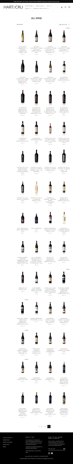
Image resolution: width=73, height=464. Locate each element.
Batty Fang (40, 458)
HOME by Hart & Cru (40, 8)
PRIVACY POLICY (6, 444)
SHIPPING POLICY (6, 440)
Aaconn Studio (50, 458)
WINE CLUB (39, 6)
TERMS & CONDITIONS (7, 442)
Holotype (25, 458)
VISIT (48, 6)
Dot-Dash (36, 458)
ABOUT (27, 8)
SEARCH (4, 446)
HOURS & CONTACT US (7, 437)
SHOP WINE (29, 6)
